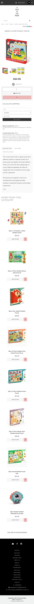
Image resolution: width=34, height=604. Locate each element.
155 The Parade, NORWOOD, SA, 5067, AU (18, 589)
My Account (21, 2)
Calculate (17, 119)
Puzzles (11, 24)
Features (17, 148)
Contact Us (17, 565)
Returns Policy (17, 574)
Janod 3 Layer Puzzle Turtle (21, 24)
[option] (17, 51)
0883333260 (18, 585)
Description (7, 148)
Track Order (17, 555)
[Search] (29, 21)
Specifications (8, 152)
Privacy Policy (17, 572)
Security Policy (17, 577)
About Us (17, 562)
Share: (25, 26)
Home (2, 24)
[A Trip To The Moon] (17, 11)
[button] (29, 599)
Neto (23, 601)
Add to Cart (15, 239)
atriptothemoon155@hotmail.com (18, 587)
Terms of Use (17, 570)
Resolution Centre (17, 557)
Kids (7, 24)
